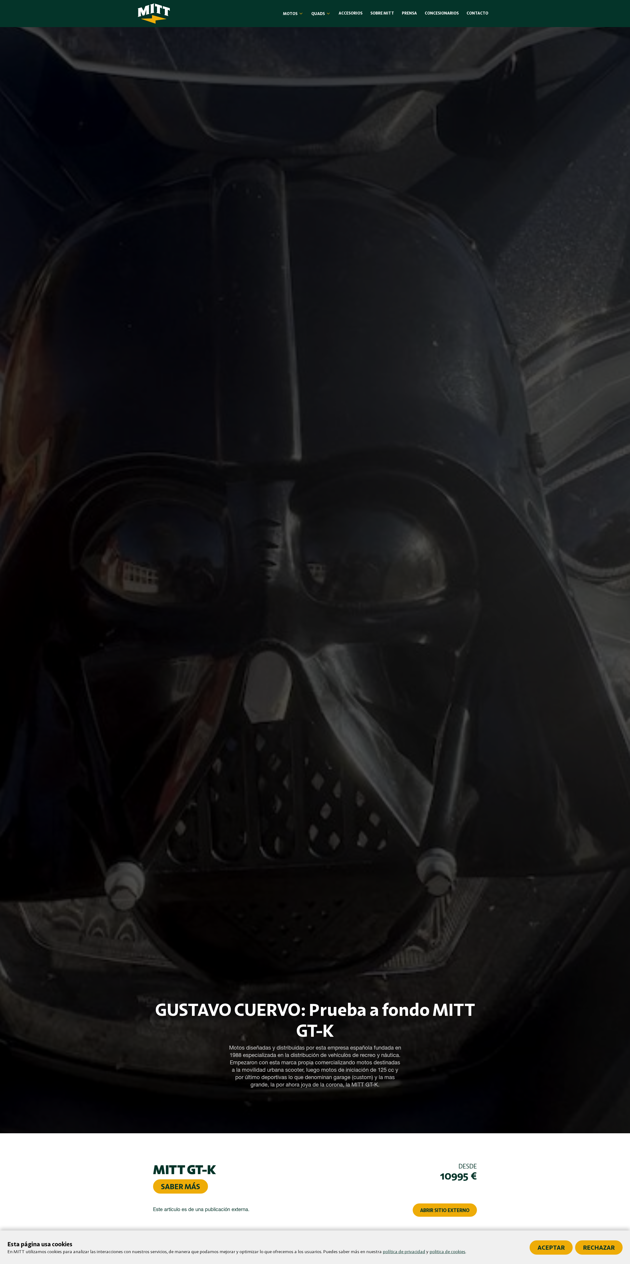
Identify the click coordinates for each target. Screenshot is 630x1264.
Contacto (477, 13)
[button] (293, 13)
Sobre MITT (382, 13)
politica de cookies (447, 1251)
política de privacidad (404, 1251)
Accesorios (350, 13)
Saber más (180, 1186)
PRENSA (409, 13)
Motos (290, 13)
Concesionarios (442, 13)
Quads (318, 13)
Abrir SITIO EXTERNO (445, 1210)
